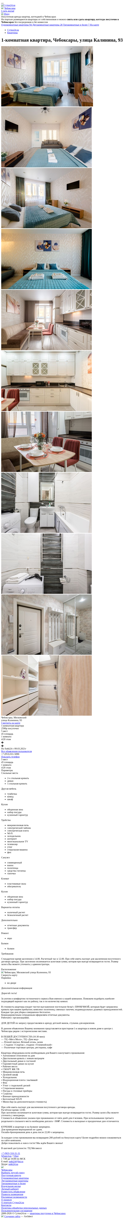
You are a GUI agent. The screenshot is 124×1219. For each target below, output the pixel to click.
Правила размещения (12, 1194)
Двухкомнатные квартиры (47, 25)
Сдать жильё (7, 11)
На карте (94, 25)
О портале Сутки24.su (12, 1202)
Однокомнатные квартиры (16, 25)
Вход (6, 14)
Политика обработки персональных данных (24, 1208)
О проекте (6, 1199)
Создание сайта (12, 1216)
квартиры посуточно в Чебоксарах (48, 1213)
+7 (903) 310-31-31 (10, 1153)
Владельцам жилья (11, 1186)
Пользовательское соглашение (16, 1210)
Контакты (6, 1205)
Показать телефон (10, 756)
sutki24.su (13, 1164)
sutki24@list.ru (16, 1161)
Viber (16, 1156)
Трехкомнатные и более (76, 25)
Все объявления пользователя (16, 751)
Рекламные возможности (14, 1197)
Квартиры (12, 32)
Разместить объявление (13, 1191)
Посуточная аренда (11, 1175)
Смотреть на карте (10, 723)
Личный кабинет (10, 1189)
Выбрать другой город (12, 1172)
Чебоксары (9, 8)
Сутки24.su (13, 30)
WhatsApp (6, 1156)
